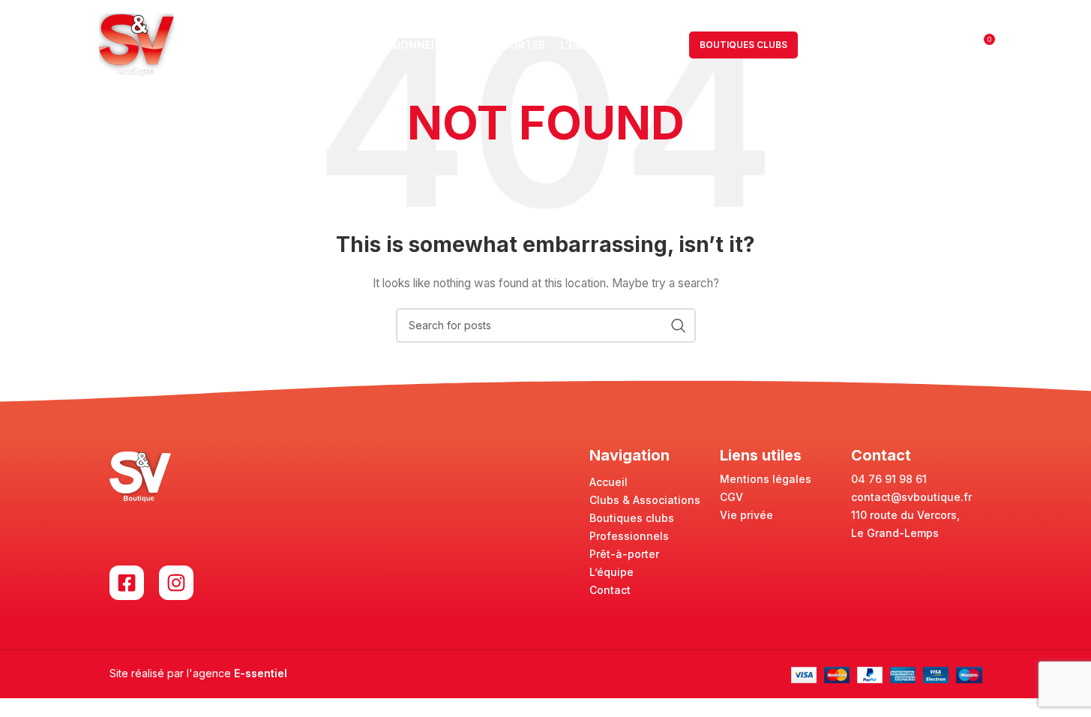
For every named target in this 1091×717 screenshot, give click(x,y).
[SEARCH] (678, 325)
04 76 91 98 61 (889, 478)
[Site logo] (136, 44)
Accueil (608, 482)
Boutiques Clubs (743, 44)
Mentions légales (765, 478)
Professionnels (629, 536)
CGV (731, 496)
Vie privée (746, 514)
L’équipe (611, 572)
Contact (610, 590)
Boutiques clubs (631, 518)
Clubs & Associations (644, 500)
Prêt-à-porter (624, 554)
